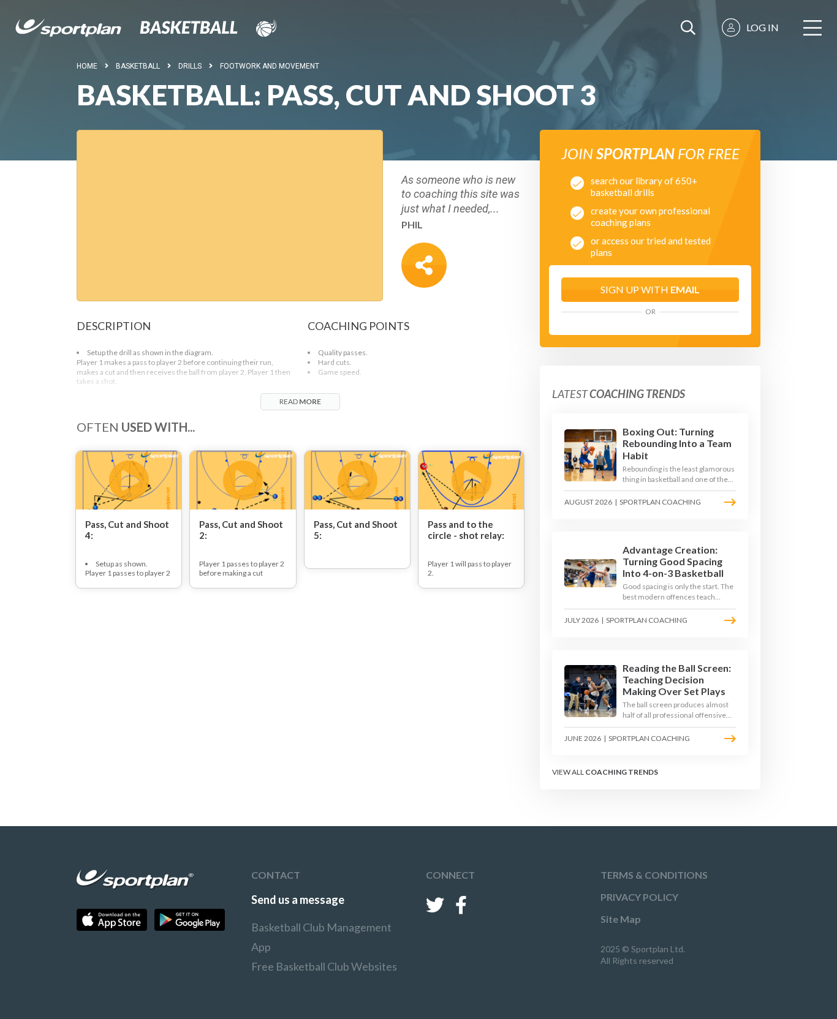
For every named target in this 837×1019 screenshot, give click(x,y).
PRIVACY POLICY (639, 897)
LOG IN (762, 27)
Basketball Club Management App (321, 936)
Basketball (138, 66)
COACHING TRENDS (621, 771)
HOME (87, 66)
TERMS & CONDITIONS (654, 875)
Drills (190, 66)
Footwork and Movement (269, 66)
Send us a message (297, 899)
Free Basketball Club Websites (324, 966)
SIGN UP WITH (650, 289)
